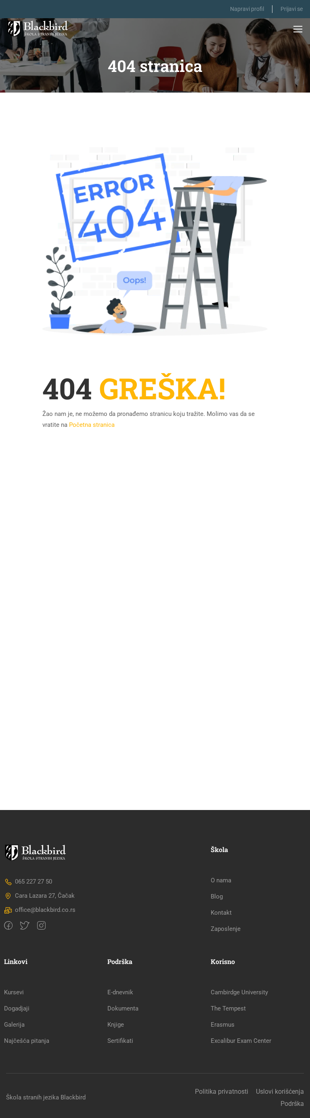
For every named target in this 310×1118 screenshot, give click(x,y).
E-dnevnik (120, 992)
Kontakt (221, 912)
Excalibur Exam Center (241, 1040)
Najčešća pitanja (26, 1040)
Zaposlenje (226, 928)
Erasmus (223, 1024)
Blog (217, 896)
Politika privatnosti (221, 1091)
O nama (221, 880)
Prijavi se (292, 9)
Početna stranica (92, 424)
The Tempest (228, 1008)
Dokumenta (122, 1008)
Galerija (14, 1024)
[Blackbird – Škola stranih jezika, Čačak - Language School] (39, 28)
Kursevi (14, 992)
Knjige (115, 1024)
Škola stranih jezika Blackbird (46, 1097)
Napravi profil (247, 9)
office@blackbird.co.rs (45, 909)
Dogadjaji (16, 1008)
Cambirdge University (239, 992)
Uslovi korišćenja (280, 1091)
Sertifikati (120, 1040)
